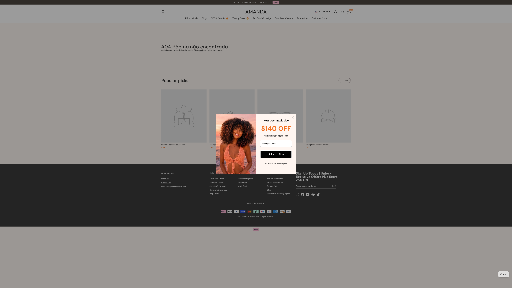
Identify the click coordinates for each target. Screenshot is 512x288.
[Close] (293, 117)
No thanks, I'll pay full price (276, 163)
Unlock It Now (276, 154)
